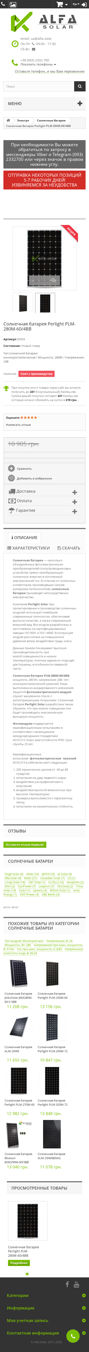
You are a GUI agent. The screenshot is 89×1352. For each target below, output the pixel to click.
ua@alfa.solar (41, 38)
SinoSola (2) (65, 886)
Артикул (9, 339)
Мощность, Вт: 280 (18, 945)
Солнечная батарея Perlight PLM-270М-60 (19, 1102)
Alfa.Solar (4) (13, 878)
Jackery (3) (40, 890)
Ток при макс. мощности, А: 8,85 (40, 949)
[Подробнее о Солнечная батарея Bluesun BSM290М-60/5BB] (20, 1135)
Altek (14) (32, 874)
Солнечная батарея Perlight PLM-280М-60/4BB (23, 1251)
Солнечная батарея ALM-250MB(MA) (51, 1156)
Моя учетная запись (27, 1320)
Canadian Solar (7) (52, 878)
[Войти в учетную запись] (84, 4)
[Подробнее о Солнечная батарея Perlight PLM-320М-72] (53, 1082)
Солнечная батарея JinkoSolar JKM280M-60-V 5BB (18, 997)
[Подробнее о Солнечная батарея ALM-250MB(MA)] (53, 1135)
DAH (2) (10, 886)
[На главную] (8, 120)
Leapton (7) (47, 886)
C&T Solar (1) (37, 882)
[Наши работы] (13, 4)
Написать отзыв (18, 425)
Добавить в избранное (34, 478)
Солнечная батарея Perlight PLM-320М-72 (53, 1102)
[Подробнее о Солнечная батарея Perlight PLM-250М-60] (53, 975)
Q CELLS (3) (56, 882)
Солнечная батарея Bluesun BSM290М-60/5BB (18, 1158)
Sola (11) (25, 890)
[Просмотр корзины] (62, 4)
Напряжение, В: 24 (59, 941)
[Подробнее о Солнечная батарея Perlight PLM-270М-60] (20, 1082)
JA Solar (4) (65, 874)
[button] (38, 62)
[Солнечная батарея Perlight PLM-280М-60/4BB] (23, 303)
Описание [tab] (25, 537)
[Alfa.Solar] (44, 22)
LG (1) (71, 878)
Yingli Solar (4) (14, 874)
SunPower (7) (27, 886)
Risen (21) (31, 878)
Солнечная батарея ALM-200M (18, 1049)
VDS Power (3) (29, 894)
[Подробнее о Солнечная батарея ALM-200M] (20, 1028)
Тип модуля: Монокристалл (24, 941)
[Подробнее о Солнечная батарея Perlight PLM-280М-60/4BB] (27, 1221)
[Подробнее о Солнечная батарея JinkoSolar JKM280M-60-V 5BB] (20, 975)
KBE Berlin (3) (51, 894)
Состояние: (12, 346)
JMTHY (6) (48, 874)
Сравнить (24, 469)
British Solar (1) (60, 890)
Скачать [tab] (70, 548)
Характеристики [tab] (30, 548)
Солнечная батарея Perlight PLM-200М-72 (53, 1049)
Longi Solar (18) (15, 882)
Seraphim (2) (75, 882)
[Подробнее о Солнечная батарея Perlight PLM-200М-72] (53, 1028)
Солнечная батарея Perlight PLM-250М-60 (53, 995)
